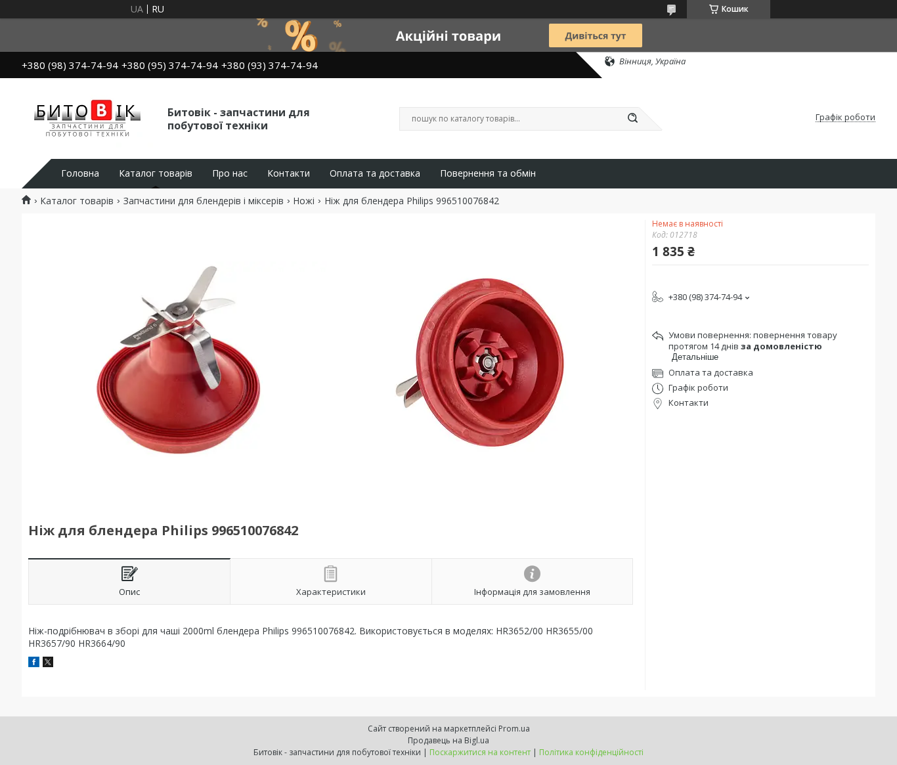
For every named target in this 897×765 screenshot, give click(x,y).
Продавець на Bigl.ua (448, 740)
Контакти (288, 173)
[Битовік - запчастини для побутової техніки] (89, 117)
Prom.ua (514, 728)
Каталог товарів (155, 173)
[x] (48, 663)
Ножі (304, 201)
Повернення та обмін (488, 173)
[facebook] (33, 663)
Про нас (230, 173)
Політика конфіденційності (591, 752)
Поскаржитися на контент (480, 752)
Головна (80, 173)
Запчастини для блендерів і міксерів (203, 201)
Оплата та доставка (375, 173)
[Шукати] (632, 119)
